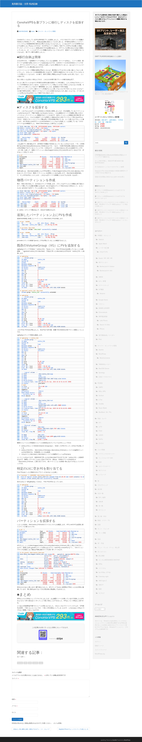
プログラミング (103, 485)
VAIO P (101, 585)
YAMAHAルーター (104, 364)
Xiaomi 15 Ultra (105, 325)
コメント (15, 678)
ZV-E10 (101, 443)
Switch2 (101, 239)
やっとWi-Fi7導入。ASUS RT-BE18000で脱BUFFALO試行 (109, 162)
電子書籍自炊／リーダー (107, 335)
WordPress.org (100, 654)
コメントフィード (101, 650)
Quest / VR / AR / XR (105, 258)
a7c (100, 422)
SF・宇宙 (101, 543)
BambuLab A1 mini (106, 270)
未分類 (100, 489)
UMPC (101, 387)
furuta (32, 31)
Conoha (20, 663)
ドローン (101, 304)
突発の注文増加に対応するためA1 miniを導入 (110, 177)
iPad (100, 339)
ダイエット (102, 510)
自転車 (101, 501)
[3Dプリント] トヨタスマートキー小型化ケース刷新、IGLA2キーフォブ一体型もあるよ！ (111, 203)
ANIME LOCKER (104, 308)
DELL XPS (102, 391)
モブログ (101, 593)
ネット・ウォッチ (103, 529)
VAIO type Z (103, 581)
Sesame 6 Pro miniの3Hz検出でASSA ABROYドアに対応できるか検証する (111, 172)
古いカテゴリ (102, 552)
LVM (30, 663)
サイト (14, 712)
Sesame (102, 293)
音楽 (99, 539)
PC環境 (100, 383)
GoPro (101, 439)
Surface (101, 395)
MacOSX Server (104, 368)
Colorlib (114, 740)
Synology (102, 373)
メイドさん (102, 568)
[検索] (126, 142)
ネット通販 (102, 533)
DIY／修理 (102, 497)
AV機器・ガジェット (104, 235)
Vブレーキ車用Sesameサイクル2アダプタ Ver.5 (110, 191)
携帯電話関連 (103, 316)
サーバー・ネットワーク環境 (47, 31)
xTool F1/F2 (104, 252)
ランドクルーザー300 (106, 458)
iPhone (102, 329)
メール (14, 706)
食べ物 (101, 506)
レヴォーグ (102, 474)
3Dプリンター (103, 262)
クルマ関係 (101, 450)
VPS (25, 663)
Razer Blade (103, 408)
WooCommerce (105, 358)
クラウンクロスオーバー (107, 454)
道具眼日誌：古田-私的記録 (25, 3)
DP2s (100, 564)
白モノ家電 (102, 281)
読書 (99, 524)
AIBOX (101, 277)
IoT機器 (101, 289)
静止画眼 (101, 556)
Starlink (101, 350)
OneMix (101, 404)
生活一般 (100, 493)
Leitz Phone (103, 320)
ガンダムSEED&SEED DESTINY (109, 560)
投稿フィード (99, 646)
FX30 (100, 431)
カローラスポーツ (104, 466)
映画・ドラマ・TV (104, 520)
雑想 (100, 589)
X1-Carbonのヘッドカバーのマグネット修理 (109, 167)
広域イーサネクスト (105, 377)
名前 (14, 699)
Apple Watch (103, 244)
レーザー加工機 (104, 248)
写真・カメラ (102, 418)
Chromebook (103, 312)
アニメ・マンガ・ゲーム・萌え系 (108, 547)
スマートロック (104, 285)
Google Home (103, 300)
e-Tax (100, 400)
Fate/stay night (103, 576)
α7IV (100, 427)
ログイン (98, 641)
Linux (40, 663)
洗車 (100, 462)
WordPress (102, 354)
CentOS (35, 663)
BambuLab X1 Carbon (107, 266)
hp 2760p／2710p (105, 572)
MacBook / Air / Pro (105, 412)
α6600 (101, 435)
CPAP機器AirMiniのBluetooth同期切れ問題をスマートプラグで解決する (111, 156)
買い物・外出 (102, 516)
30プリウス (102, 470)
